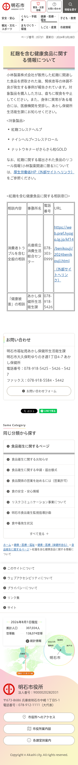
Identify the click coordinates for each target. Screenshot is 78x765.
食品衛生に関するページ (30, 446)
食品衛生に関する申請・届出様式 (34, 469)
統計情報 (35, 640)
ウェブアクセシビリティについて (30, 578)
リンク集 (13, 597)
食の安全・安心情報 (25, 491)
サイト (12, 607)
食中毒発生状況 (22, 523)
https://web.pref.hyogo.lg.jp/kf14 (64, 233)
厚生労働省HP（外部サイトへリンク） (44, 172)
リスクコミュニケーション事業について (39, 502)
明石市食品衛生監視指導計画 (31, 512)
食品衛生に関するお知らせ (30, 459)
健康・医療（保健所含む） (53, 545)
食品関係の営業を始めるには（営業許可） (40, 480)
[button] (38, 6)
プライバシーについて (22, 588)
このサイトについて (21, 568)
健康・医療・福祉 (24, 545)
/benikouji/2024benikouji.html (63, 254)
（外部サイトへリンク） (63, 274)
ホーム (7, 545)
